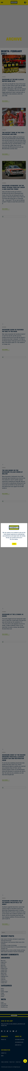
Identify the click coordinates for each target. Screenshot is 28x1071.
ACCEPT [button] (14, 543)
